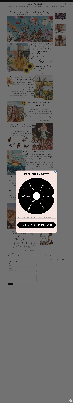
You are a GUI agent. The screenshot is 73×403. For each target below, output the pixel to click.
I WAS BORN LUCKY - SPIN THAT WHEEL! (36, 225)
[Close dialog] (55, 172)
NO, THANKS (36, 229)
